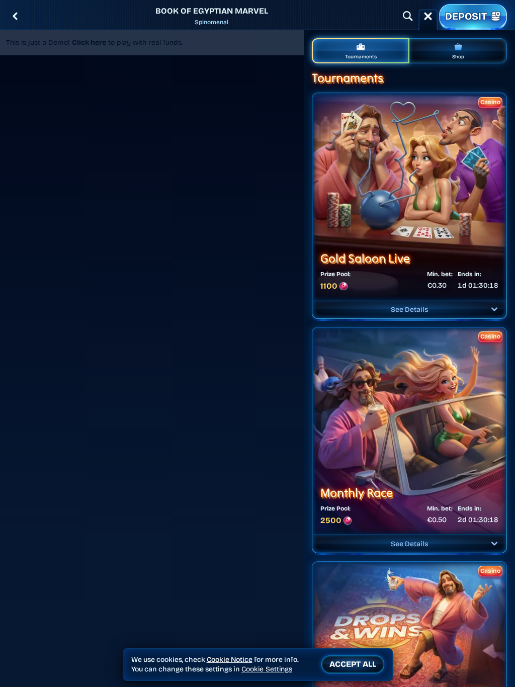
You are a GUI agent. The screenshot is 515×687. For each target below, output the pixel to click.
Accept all (352, 664)
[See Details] (494, 309)
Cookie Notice (229, 659)
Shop (458, 57)
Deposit (466, 16)
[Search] (408, 16)
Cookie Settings (266, 669)
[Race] (428, 16)
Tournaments (361, 57)
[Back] (15, 16)
